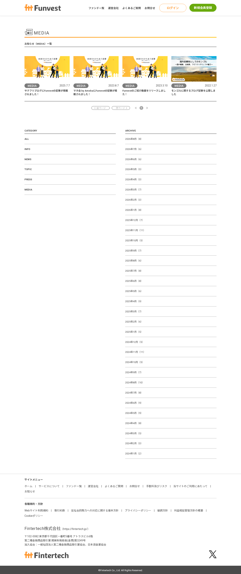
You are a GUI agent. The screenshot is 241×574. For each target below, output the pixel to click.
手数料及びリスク (156, 486)
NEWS (27, 159)
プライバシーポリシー (138, 510)
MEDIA (28, 189)
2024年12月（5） (134, 342)
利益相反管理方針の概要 (188, 510)
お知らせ (29, 491)
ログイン (173, 8)
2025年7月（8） (134, 270)
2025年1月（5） (134, 331)
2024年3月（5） (134, 433)
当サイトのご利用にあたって (190, 486)
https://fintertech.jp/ (75, 528)
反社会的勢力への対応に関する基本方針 (95, 510)
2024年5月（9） (134, 413)
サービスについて (49, 486)
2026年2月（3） (134, 199)
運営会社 (113, 8)
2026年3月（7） (134, 189)
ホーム (28, 486)
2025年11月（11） (135, 230)
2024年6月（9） (134, 402)
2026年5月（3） (134, 169)
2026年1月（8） (134, 210)
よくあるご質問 (131, 8)
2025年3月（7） (134, 311)
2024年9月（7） (134, 372)
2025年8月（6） (134, 260)
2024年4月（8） (134, 423)
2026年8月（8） (134, 139)
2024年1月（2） (134, 453)
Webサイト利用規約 (36, 510)
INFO (27, 149)
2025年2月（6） (134, 321)
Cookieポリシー (33, 515)
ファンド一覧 (96, 8)
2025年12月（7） (134, 220)
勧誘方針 (162, 510)
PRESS (28, 179)
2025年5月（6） (134, 291)
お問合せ (150, 8)
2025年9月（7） (134, 250)
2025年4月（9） (134, 301)
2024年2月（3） (134, 443)
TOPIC (28, 169)
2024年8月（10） (134, 382)
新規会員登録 (203, 8)
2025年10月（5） (134, 240)
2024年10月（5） (134, 362)
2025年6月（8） (134, 281)
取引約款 (59, 510)
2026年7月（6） (134, 149)
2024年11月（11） (135, 352)
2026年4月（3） (134, 179)
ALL (26, 139)
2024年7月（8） (134, 392)
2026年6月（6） (134, 159)
